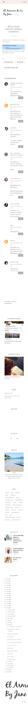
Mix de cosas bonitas (10, 517)
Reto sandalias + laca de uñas (14, 626)
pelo (6, 514)
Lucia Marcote (15, 178)
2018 (7, 595)
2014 (7, 603)
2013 (7, 605)
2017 (7, 597)
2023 (7, 585)
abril (8, 661)
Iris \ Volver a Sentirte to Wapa (16, 154)
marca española (18, 500)
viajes (10, 514)
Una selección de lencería (17, 558)
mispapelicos (15, 104)
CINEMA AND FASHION (9, 497)
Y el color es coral (11, 645)
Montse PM (14, 262)
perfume (7, 509)
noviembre (10, 612)
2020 (7, 591)
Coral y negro (10, 656)
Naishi (12, 240)
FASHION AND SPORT (15, 512)
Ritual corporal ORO (12, 651)
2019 (7, 593)
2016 (7, 599)
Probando (17, 492)
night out (19, 517)
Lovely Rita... (10, 653)
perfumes (17, 507)
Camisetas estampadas (12, 634)
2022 (7, 587)
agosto (9, 618)
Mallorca (7, 519)
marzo (9, 663)
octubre (9, 614)
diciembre (9, 610)
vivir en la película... (16, 519)
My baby (15, 502)
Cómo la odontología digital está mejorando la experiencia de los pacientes (18, 539)
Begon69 (13, 128)
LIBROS (6, 495)
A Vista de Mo (14, 270)
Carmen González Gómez (16, 84)
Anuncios (20, 509)
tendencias (12, 495)
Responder (21, 97)
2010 (7, 672)
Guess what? (10, 648)
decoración (8, 502)
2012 (7, 608)
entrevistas (13, 509)
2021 (7, 589)
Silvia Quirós (15, 204)
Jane (13, 36)
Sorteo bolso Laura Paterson (14, 642)
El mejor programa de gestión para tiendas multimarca (18, 550)
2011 (7, 669)
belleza (17, 497)
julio (8, 620)
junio (8, 622)
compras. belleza (9, 507)
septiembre (10, 616)
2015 (7, 601)
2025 (7, 581)
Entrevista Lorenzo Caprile (14, 639)
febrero (9, 665)
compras (20, 502)
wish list (7, 512)
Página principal (9, 393)
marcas (7, 492)
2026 (7, 579)
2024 (7, 583)
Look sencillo (10, 636)
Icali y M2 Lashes (11, 659)
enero (8, 667)
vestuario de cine (9, 500)
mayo (8, 624)
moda (12, 492)
